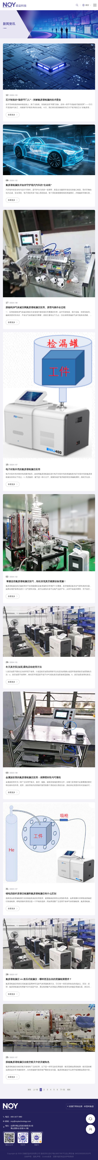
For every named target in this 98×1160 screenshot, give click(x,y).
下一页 (62, 1090)
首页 (29, 1090)
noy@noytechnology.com (21, 1121)
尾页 (68, 1090)
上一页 (35, 1090)
